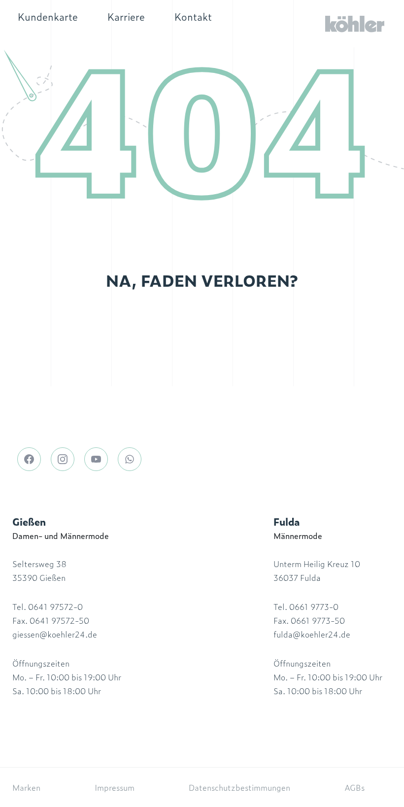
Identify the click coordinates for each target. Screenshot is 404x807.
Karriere (126, 16)
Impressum (115, 787)
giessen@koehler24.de (54, 634)
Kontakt (193, 16)
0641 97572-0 (55, 606)
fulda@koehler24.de (311, 634)
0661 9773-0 (313, 606)
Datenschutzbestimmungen (239, 787)
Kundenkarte (48, 16)
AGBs (354, 787)
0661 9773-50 (318, 620)
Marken (26, 787)
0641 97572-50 (59, 620)
